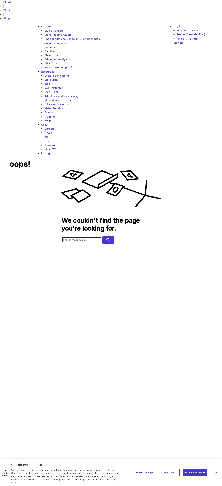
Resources (47, 71)
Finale (48, 133)
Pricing (45, 153)
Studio (7, 10)
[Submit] (108, 240)
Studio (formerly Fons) (191, 34)
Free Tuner (51, 92)
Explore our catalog (57, 75)
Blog (47, 83)
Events (48, 112)
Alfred (48, 137)
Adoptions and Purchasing (61, 96)
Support (49, 120)
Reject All (169, 472)
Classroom (51, 55)
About (44, 124)
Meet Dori (50, 63)
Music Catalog (53, 30)
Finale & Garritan (187, 38)
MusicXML (51, 149)
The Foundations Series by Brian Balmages (72, 38)
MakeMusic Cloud (188, 30)
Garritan (49, 145)
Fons (47, 141)
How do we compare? (58, 67)
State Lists (51, 79)
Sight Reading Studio (57, 34)
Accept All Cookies (195, 472)
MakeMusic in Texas (57, 100)
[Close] (216, 473)
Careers (49, 128)
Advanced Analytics (57, 59)
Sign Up (178, 42)
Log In (177, 26)
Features (46, 26)
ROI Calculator (53, 88)
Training (49, 116)
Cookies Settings (144, 472)
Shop (6, 18)
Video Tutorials (54, 108)
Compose (50, 47)
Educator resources (57, 104)
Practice (49, 51)
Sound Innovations (56, 43)
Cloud (7, 2)
